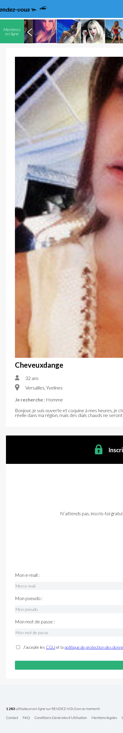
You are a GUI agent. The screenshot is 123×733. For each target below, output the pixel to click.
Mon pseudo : (29, 598)
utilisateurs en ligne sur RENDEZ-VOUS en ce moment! (53, 709)
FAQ (26, 718)
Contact (12, 718)
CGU (50, 647)
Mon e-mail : (27, 575)
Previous (29, 31)
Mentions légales (104, 718)
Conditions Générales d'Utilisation (60, 718)
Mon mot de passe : (35, 621)
